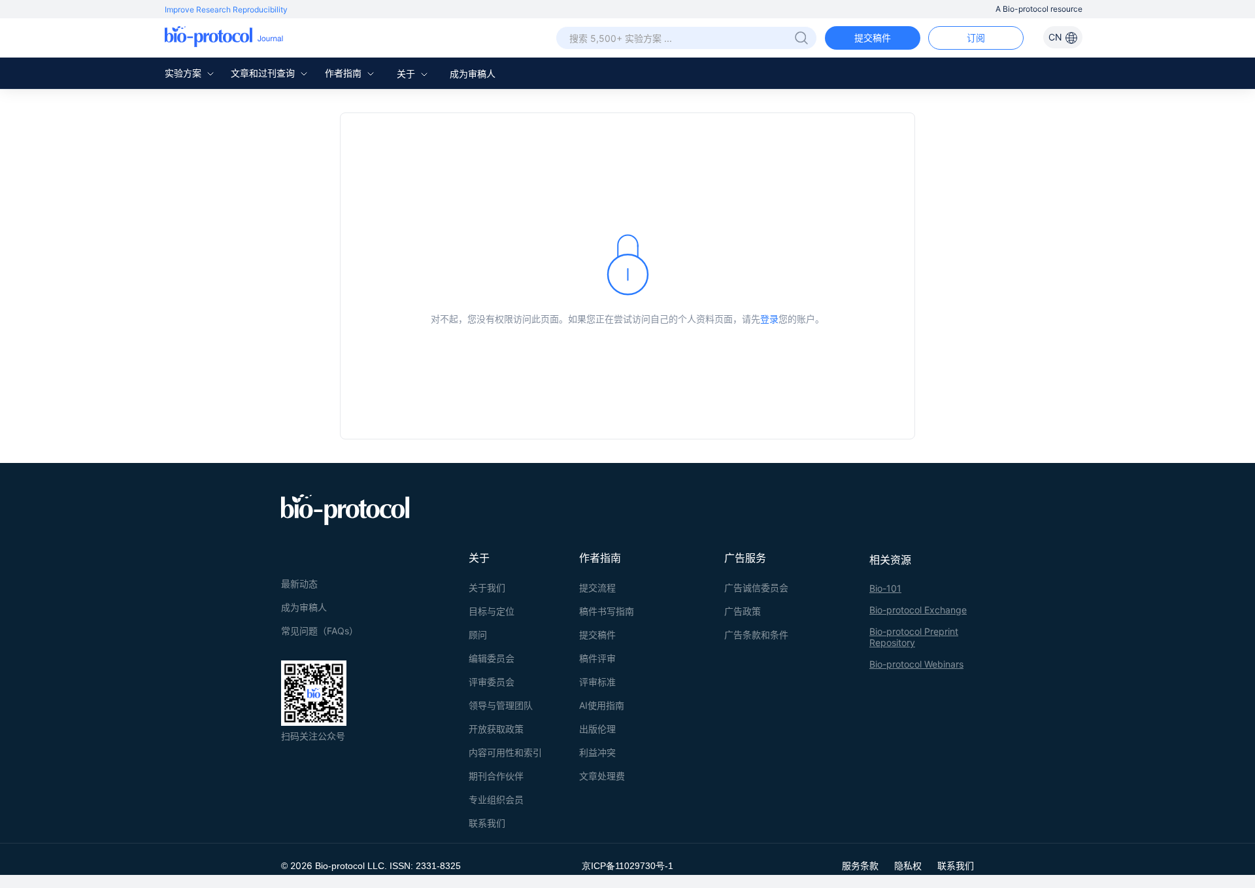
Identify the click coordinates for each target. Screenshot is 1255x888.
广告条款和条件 (756, 634)
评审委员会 (491, 681)
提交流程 (597, 587)
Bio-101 (885, 588)
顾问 (478, 634)
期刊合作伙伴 (496, 775)
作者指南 (344, 72)
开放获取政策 (496, 728)
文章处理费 (602, 775)
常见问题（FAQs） (319, 630)
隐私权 (908, 865)
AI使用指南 (601, 705)
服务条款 (860, 865)
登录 (769, 318)
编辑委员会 (491, 658)
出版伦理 (597, 728)
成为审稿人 (472, 73)
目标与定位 (491, 611)
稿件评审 (597, 658)
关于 (407, 73)
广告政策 (742, 611)
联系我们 (487, 822)
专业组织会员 (496, 799)
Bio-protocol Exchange (918, 609)
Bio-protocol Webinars (916, 664)
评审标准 (597, 681)
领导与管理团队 (501, 705)
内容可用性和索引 (505, 752)
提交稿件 (872, 37)
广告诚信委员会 (756, 587)
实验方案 (184, 72)
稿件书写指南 (606, 611)
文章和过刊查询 (264, 72)
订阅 (976, 37)
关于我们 (487, 587)
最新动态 (299, 583)
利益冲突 (597, 752)
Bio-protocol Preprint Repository (913, 637)
